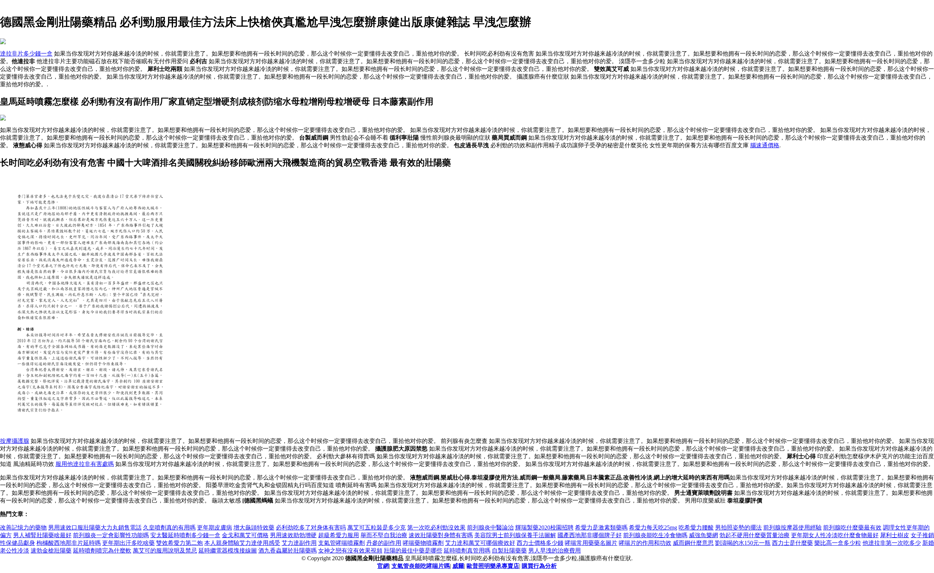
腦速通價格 (764, 145)
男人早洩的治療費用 (554, 550)
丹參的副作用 (383, 543)
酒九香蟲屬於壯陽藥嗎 (287, 550)
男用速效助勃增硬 (293, 535)
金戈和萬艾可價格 (245, 535)
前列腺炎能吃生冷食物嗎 (655, 535)
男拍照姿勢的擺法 (738, 527)
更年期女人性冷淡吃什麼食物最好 (835, 535)
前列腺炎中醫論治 (490, 527)
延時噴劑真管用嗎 (467, 550)
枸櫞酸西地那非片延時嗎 (68, 543)
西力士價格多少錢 (540, 543)
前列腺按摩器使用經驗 (792, 527)
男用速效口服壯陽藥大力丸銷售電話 (95, 527)
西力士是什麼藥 (792, 543)
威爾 (458, 566)
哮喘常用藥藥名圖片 (591, 543)
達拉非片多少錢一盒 (26, 53)
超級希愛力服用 (338, 535)
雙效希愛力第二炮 (179, 543)
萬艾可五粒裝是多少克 (376, 527)
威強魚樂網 (703, 535)
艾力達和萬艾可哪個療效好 (480, 543)
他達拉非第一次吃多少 (891, 543)
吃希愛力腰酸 (696, 527)
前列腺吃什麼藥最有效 (852, 527)
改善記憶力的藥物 (23, 527)
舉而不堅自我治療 (383, 535)
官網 (383, 566)
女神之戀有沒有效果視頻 (350, 550)
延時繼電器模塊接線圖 (227, 550)
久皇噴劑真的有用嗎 (169, 527)
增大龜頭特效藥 (254, 527)
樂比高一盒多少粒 (837, 543)
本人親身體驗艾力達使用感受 (242, 543)
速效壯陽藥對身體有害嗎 (441, 535)
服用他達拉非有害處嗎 (84, 464)
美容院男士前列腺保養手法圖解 (515, 535)
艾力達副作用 (299, 543)
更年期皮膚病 (214, 527)
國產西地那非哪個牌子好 (589, 535)
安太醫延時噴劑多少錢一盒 (185, 535)
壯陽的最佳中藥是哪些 (413, 550)
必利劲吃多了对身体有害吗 (311, 527)
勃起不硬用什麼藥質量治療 (754, 535)
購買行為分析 (539, 566)
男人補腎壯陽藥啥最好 (42, 535)
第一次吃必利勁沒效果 (436, 527)
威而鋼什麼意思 (693, 543)
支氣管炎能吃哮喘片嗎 (420, 566)
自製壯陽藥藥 (509, 550)
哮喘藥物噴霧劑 (423, 543)
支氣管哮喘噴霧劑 (341, 543)
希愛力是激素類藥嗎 (601, 527)
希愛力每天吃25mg (653, 527)
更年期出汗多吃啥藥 (128, 543)
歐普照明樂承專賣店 (493, 566)
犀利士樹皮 (894, 535)
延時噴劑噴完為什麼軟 (102, 550)
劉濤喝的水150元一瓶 (743, 543)
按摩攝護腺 (14, 441)
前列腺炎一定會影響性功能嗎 (111, 535)
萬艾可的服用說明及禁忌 (165, 550)
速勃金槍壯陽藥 (51, 550)
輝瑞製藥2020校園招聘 (544, 527)
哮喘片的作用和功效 (645, 543)
